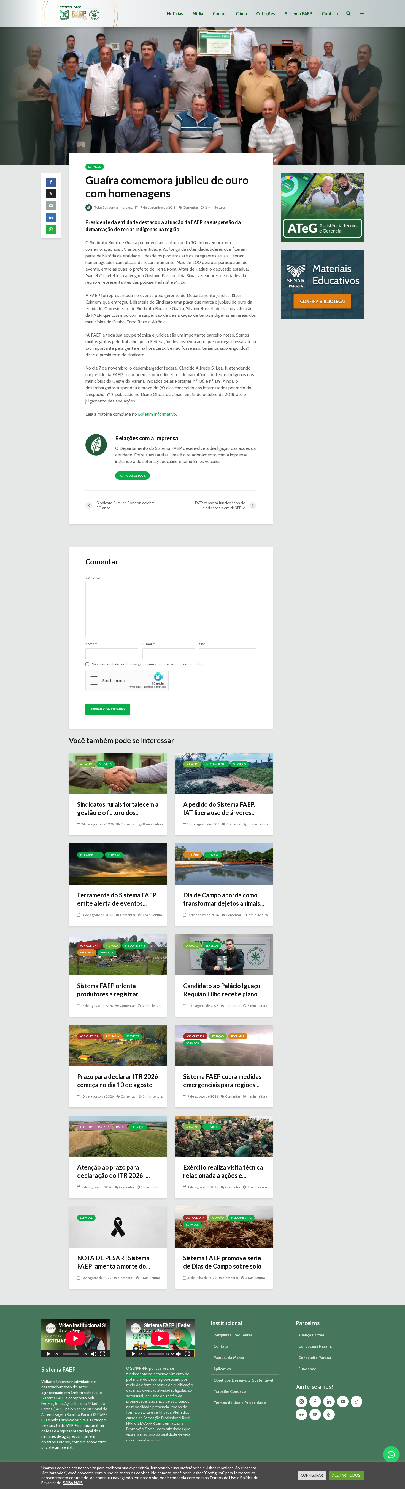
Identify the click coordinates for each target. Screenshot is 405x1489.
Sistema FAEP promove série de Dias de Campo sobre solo (222, 1262)
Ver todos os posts (132, 476)
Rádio (120, 1127)
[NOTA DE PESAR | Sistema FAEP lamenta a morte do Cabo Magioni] (118, 1226)
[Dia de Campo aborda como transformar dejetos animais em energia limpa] (224, 863)
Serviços (94, 167)
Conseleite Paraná (314, 1357)
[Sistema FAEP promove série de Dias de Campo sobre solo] (224, 1226)
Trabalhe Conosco (230, 1391)
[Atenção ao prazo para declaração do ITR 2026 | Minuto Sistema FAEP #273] (118, 1135)
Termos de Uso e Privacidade (240, 1402)
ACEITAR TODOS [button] (346, 1475)
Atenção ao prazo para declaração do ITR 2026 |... (113, 1171)
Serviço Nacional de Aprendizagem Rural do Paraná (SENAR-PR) (74, 1414)
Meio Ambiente (216, 764)
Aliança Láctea (311, 1335)
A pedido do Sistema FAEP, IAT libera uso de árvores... (219, 808)
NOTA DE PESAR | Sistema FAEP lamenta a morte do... (113, 1262)
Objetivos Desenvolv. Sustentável (243, 1380)
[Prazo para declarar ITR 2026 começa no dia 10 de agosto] (118, 1045)
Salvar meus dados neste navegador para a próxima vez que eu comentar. (147, 664)
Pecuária (192, 855)
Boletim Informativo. (157, 414)
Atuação (86, 764)
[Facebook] (315, 1401)
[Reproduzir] (48, 1354)
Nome (91, 644)
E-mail (148, 644)
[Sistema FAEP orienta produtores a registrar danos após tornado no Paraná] (118, 954)
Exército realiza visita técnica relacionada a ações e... (223, 1171)
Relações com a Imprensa (113, 207)
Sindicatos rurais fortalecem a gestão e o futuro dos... (117, 808)
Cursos (219, 13)
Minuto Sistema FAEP (94, 1127)
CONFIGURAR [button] (312, 1475)
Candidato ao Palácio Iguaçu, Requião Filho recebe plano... (222, 990)
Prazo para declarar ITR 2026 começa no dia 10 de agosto (117, 1080)
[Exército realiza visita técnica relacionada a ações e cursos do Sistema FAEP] (224, 1135)
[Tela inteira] (102, 1354)
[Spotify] (315, 1414)
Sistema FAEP (298, 13)
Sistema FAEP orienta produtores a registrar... (109, 990)
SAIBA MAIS (73, 1482)
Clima (241, 13)
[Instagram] (301, 1401)
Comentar (190, 207)
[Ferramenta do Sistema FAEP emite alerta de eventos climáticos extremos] (118, 863)
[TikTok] (356, 1401)
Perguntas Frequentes (233, 1335)
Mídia (198, 13)
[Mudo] (93, 1354)
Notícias (175, 13)
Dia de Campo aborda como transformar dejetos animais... (223, 899)
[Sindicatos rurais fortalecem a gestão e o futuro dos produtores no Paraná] (118, 773)
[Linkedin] (329, 1401)
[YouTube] (343, 1401)
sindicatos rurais (74, 1420)
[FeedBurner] (329, 1414)
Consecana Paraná (315, 1346)
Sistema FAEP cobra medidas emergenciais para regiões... (222, 1080)
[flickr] (301, 1414)
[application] (75, 1338)
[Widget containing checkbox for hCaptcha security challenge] (127, 680)
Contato (330, 13)
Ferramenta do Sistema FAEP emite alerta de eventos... (116, 899)
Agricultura (89, 945)
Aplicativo (222, 1368)
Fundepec (307, 1368)
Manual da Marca (229, 1357)
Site (202, 644)
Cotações (265, 13)
